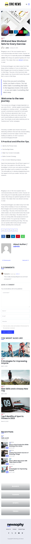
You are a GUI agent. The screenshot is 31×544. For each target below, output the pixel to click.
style (11, 230)
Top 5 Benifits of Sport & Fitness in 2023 (12, 417)
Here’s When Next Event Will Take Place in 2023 (18, 461)
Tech (10, 458)
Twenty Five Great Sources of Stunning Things (18, 453)
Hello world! (5, 438)
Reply (18, 274)
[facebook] (6, 32)
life (7, 230)
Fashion (15, 495)
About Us (8, 529)
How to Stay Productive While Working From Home (18, 445)
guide (3, 230)
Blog (2, 435)
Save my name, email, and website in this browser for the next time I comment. (16, 327)
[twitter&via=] (11, 32)
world (15, 230)
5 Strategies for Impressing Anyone (14, 362)
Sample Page (21, 529)
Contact (14, 529)
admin (7, 47)
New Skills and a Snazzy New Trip (14, 390)
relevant (21, 60)
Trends (15, 511)
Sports (3, 38)
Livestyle (11, 442)
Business (15, 486)
